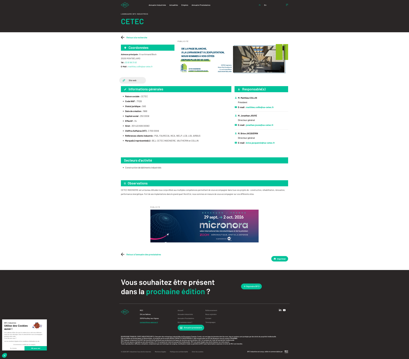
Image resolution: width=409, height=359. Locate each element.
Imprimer (281, 258)
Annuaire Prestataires (201, 5)
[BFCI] (125, 5)
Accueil (180, 310)
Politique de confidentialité (179, 352)
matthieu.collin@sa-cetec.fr (140, 66)
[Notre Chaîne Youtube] (284, 310)
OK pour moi (35, 348)
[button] (4, 355)
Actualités (173, 5)
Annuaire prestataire (192, 327)
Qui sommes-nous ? (185, 322)
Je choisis (13, 348)
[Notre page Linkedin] (280, 310)
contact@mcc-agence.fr (149, 322)
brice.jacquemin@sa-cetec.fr (260, 142)
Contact (208, 318)
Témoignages (210, 322)
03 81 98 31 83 (131, 62)
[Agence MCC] (286, 351)
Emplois (184, 5)
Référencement (211, 310)
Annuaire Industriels (157, 5)
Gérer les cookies (197, 352)
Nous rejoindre (211, 314)
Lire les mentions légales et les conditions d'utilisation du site (21, 341)
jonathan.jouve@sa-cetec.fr (259, 125)
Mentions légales (160, 352)
